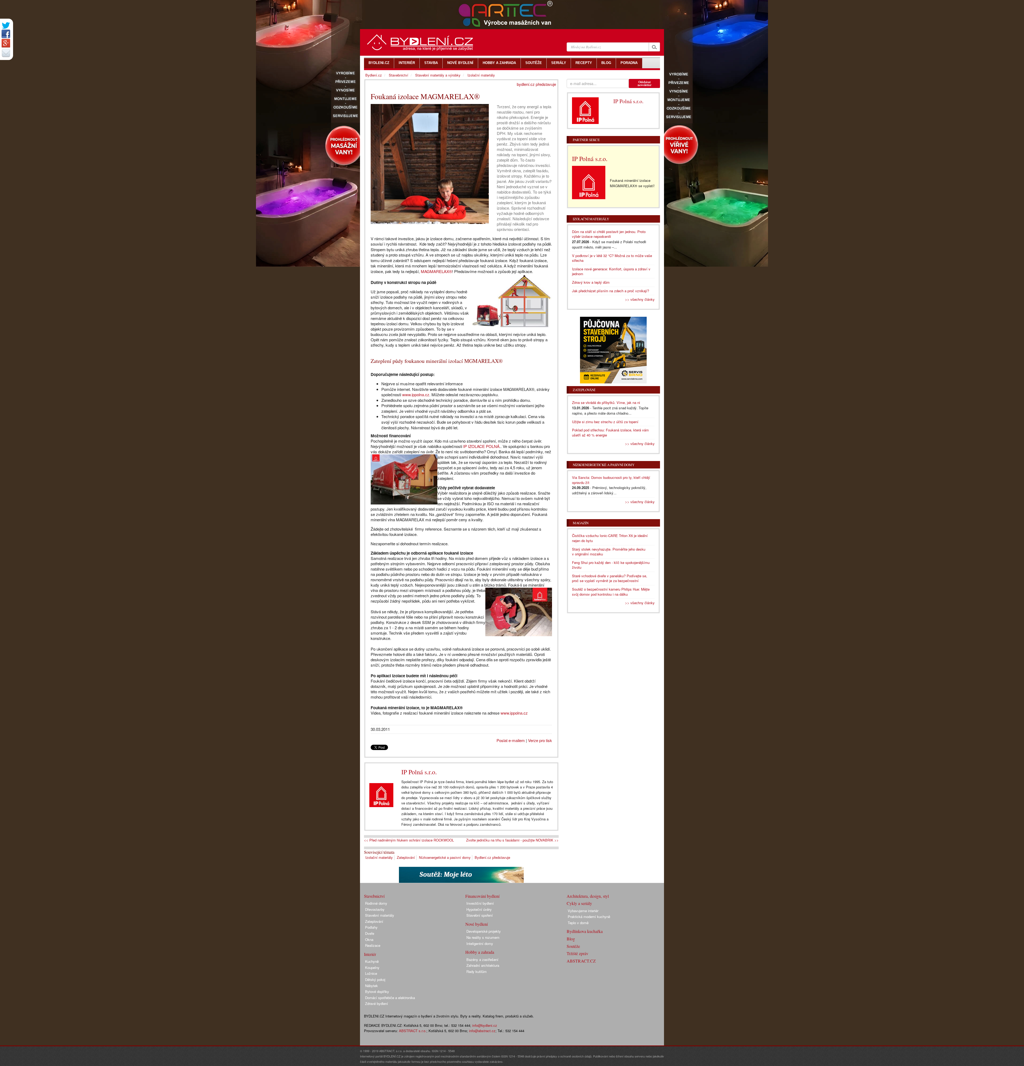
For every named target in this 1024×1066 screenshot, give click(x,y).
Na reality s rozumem (482, 937)
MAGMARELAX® (436, 271)
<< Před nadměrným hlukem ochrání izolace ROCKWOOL (409, 840)
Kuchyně (372, 961)
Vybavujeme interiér (583, 910)
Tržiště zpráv (577, 953)
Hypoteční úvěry (479, 909)
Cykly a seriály (579, 903)
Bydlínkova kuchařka (585, 931)
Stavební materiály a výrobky (438, 75)
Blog (571, 938)
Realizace (372, 945)
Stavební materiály (379, 915)
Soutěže (573, 946)
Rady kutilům (476, 971)
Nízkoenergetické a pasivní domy (445, 857)
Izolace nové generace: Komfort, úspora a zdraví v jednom (611, 271)
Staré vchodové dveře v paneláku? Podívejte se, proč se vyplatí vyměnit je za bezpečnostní (609, 578)
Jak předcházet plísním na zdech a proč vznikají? (610, 290)
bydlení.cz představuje (536, 84)
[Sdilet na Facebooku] (6, 34)
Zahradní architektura (482, 965)
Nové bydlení (476, 924)
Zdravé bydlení (376, 1003)
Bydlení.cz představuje (492, 857)
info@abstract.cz (482, 1030)
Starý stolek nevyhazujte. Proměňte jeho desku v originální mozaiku (608, 552)
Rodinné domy (376, 903)
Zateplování (406, 857)
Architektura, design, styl (588, 896)
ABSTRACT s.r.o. (412, 1030)
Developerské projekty (483, 931)
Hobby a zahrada (479, 952)
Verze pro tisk (540, 740)
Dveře (369, 933)
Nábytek (371, 985)
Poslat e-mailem (511, 740)
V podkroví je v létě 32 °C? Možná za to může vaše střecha (612, 258)
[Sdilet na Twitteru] (6, 25)
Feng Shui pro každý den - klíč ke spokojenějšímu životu (611, 565)
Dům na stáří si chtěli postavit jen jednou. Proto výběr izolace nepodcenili (609, 234)
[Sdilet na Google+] (6, 43)
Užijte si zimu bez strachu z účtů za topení (605, 421)
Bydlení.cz (373, 75)
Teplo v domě (578, 922)
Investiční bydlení (480, 903)
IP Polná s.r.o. (419, 772)
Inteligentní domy (479, 943)
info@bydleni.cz (484, 1025)
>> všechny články (640, 299)
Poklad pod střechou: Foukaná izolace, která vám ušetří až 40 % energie (610, 432)
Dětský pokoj (375, 979)
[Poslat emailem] (5, 52)
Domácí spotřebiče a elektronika (390, 997)
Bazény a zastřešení (482, 959)
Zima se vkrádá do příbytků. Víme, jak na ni (606, 402)
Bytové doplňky (377, 991)
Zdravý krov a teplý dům (591, 282)
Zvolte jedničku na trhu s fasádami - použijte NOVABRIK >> (512, 840)
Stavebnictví (398, 75)
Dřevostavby (375, 909)
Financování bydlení (482, 896)
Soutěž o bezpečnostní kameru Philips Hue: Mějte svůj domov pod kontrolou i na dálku (611, 592)
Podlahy (371, 927)
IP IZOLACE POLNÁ (481, 446)
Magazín (581, 522)
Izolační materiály (379, 857)
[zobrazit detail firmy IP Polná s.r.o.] (381, 795)
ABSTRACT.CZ (581, 961)
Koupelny (372, 967)
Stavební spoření (479, 915)
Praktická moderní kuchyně (589, 916)
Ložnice (371, 973)
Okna (369, 939)
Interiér (370, 954)
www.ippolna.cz (415, 394)
